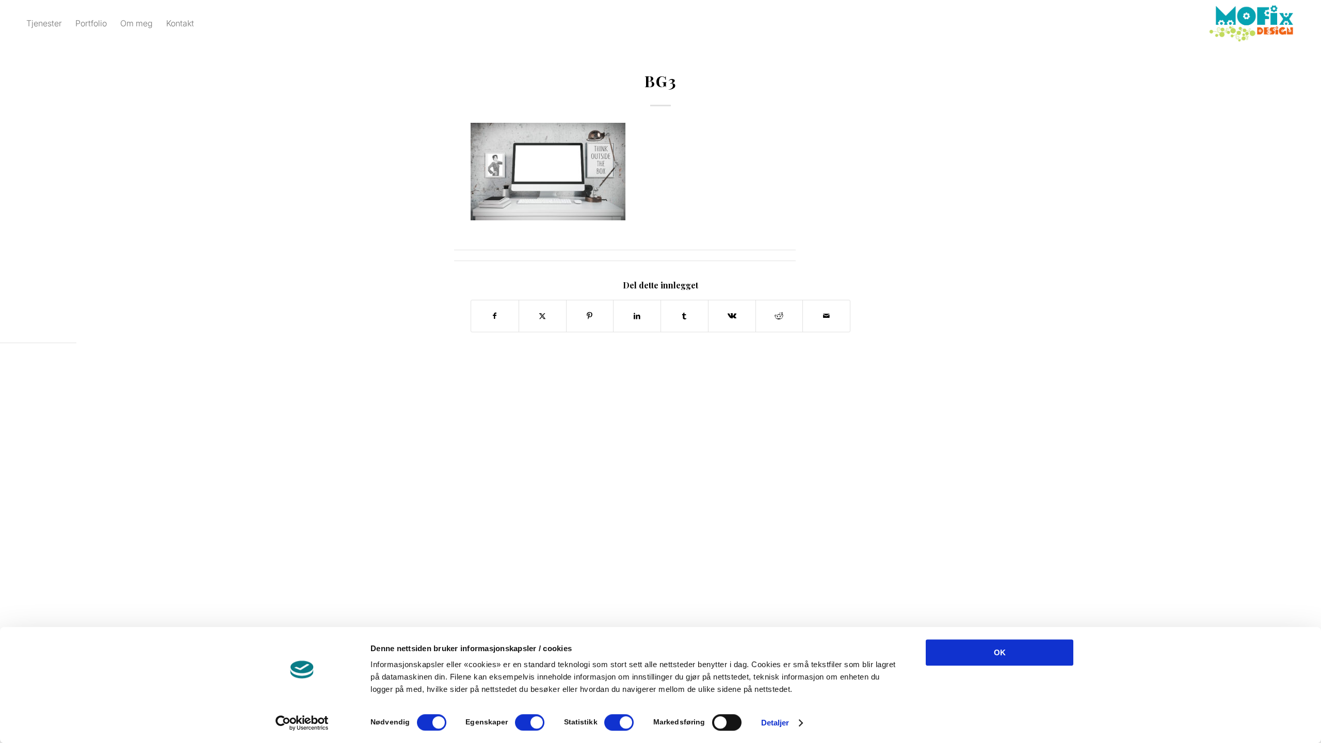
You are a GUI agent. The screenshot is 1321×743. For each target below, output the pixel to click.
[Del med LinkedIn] (637, 316)
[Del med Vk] (731, 316)
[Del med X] (542, 316)
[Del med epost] (826, 316)
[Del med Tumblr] (684, 316)
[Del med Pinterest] (590, 316)
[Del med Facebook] (495, 316)
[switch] (529, 722)
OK (1000, 652)
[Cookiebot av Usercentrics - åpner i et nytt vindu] (302, 723)
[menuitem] (44, 23)
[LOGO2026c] (1251, 23)
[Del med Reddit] (779, 316)
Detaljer (775, 722)
